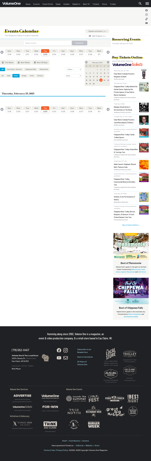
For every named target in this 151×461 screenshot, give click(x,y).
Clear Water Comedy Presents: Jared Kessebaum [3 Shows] (124, 121)
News (28, 4)
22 (97, 80)
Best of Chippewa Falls (131, 307)
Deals (58, 4)
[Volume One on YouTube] (146, 23)
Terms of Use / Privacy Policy (56, 450)
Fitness (40, 76)
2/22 (36, 52)
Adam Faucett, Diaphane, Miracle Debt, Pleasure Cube (125, 165)
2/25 (63, 52)
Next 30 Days (41, 62)
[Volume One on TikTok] (146, 19)
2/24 (54, 52)
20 (90, 80)
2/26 (72, 52)
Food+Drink (47, 4)
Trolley (113, 4)
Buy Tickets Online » (130, 225)
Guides (66, 4)
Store (104, 4)
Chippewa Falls (30, 69)
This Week (8, 62)
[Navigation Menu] (147, 3)
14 (93, 76)
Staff (64, 441)
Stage (24, 76)
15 (97, 76)
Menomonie (44, 69)
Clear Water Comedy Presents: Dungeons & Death (124, 75)
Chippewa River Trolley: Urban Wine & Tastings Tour (126, 150)
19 (86, 80)
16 (101, 76)
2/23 (45, 52)
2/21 (27, 52)
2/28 (90, 52)
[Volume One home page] (13, 4)
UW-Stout (142, 272)
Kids (8, 76)
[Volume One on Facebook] (146, 10)
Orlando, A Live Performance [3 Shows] (124, 198)
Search (80, 43)
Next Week (25, 62)
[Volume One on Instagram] (146, 14)
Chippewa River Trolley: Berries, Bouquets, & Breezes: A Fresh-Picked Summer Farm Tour (124, 214)
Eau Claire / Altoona (14, 69)
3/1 (99, 52)
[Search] (140, 3)
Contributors (74, 441)
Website (89, 445)
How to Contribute (85, 357)
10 (104, 73)
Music (16, 76)
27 (90, 83)
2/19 (9, 52)
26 (86, 83)
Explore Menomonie (128, 272)
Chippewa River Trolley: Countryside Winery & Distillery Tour (124, 182)
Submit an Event (97, 31)
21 (93, 80)
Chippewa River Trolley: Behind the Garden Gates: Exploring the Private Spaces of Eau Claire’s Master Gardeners (125, 90)
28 (93, 83)
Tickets (95, 4)
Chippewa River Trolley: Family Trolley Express (124, 135)
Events (36, 4)
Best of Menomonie (131, 263)
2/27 (81, 52)
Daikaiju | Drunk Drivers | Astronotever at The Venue (123, 108)
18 (108, 76)
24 (104, 80)
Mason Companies (134, 314)
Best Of (86, 4)
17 (104, 76)
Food (32, 76)
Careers (85, 441)
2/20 (18, 52)
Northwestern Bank (131, 317)
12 (86, 76)
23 (101, 80)
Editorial (79, 445)
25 (108, 80)
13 (90, 76)
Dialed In (76, 4)
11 (108, 73)
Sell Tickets (99, 36)
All (2, 69)
